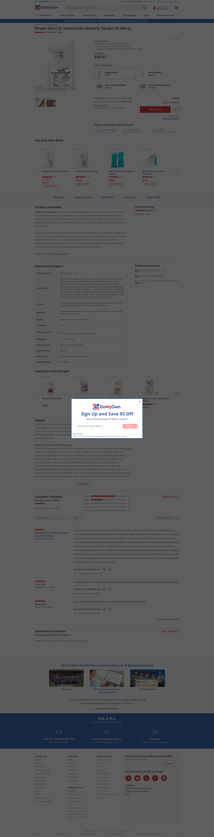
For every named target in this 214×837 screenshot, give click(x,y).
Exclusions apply (101, 436)
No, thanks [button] (78, 434)
